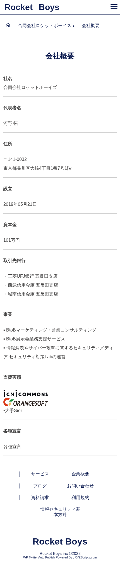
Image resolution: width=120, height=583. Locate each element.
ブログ (40, 485)
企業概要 (80, 473)
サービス (40, 473)
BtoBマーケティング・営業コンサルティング (51, 330)
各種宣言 (12, 446)
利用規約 (80, 497)
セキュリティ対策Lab (30, 356)
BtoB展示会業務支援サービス (35, 339)
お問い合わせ (80, 485)
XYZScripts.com (86, 557)
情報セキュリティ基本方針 (60, 512)
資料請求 (40, 497)
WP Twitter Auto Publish (39, 557)
